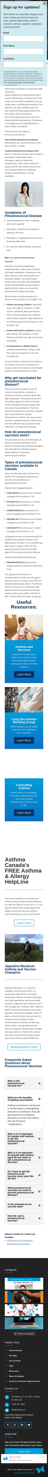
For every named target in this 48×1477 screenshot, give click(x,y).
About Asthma (15, 1350)
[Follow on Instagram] (21, 1424)
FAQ (11, 1366)
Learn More (24, 674)
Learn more (24, 923)
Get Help (13, 1356)
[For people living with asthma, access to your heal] (24, 1310)
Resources (14, 1371)
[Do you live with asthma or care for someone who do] (24, 1323)
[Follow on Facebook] (7, 1424)
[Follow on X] (14, 1424)
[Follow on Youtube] (28, 1424)
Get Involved (15, 1361)
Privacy (17, 1472)
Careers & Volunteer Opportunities (24, 1381)
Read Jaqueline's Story (24, 1047)
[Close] (44, 3)
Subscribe (24, 1451)
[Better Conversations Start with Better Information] (24, 1297)
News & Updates (16, 1376)
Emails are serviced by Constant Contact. (21, 82)
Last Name (8, 59)
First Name (8, 46)
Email (6, 33)
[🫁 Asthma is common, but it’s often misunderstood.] (24, 1284)
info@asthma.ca (31, 904)
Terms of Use (28, 1472)
